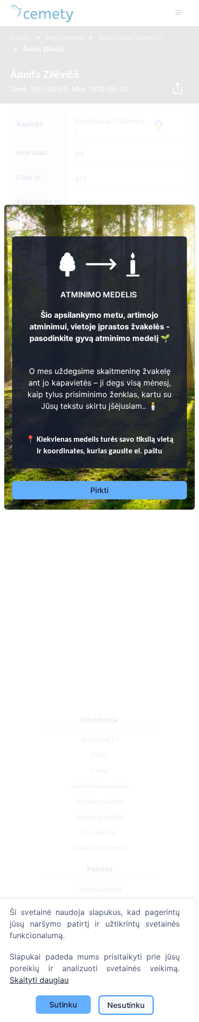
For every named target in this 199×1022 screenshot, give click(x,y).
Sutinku (63, 1004)
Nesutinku (126, 1005)
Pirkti (99, 490)
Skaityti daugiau (39, 980)
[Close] (180, 215)
